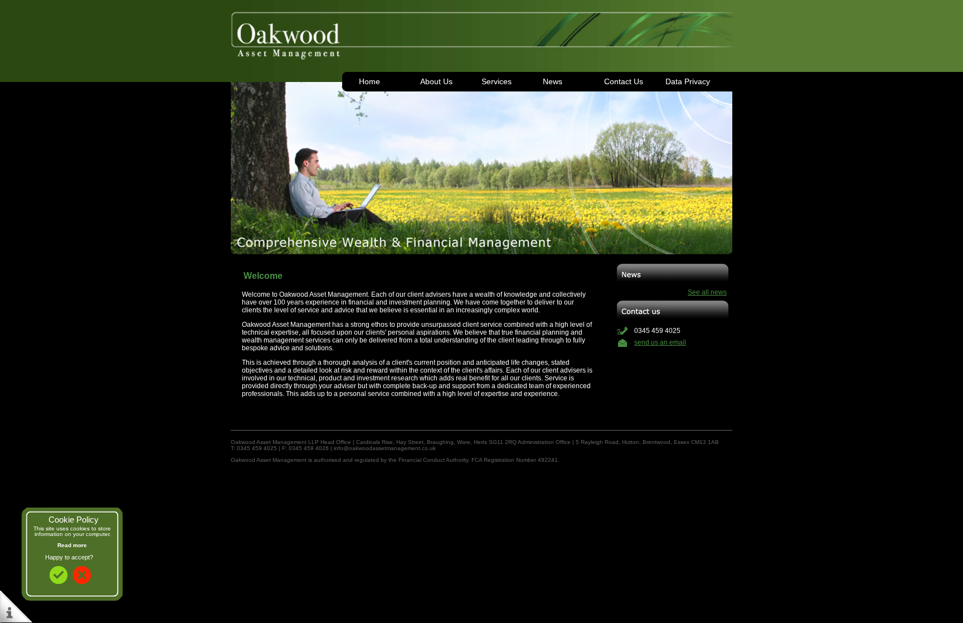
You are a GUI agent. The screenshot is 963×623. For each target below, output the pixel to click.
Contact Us (623, 81)
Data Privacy (687, 81)
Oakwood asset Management (481, 30)
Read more (72, 545)
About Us (436, 81)
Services (496, 81)
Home (369, 81)
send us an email (660, 342)
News (552, 81)
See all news (707, 292)
